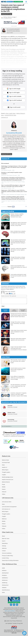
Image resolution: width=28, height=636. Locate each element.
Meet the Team (5, 538)
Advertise (4, 548)
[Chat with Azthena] (24, 633)
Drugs (3, 484)
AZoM (3, 568)
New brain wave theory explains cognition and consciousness (18, 339)
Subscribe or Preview (12, 407)
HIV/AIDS (10, 405)
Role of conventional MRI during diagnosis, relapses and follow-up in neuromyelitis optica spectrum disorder (13, 186)
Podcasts (4, 491)
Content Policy (5, 558)
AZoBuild (4, 587)
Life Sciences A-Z (6, 509)
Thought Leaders (6, 472)
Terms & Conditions (6, 553)
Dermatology (11, 419)
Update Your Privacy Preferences (14, 621)
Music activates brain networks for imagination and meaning (18, 232)
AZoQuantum (5, 585)
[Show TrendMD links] (26, 206)
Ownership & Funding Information (10, 560)
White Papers (5, 469)
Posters (4, 489)
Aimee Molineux (16, 31)
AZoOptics (4, 575)
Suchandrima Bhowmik (14, 133)
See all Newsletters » (7, 426)
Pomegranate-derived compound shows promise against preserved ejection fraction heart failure (19, 315)
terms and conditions (10, 610)
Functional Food (6, 462)
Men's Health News (10, 113)
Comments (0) (4, 117)
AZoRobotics (5, 577)
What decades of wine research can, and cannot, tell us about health (18, 361)
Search (3, 541)
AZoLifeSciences (6, 590)
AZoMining (4, 582)
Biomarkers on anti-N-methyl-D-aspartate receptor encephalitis (11, 173)
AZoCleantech (5, 573)
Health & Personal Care (7, 479)
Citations (5, 159)
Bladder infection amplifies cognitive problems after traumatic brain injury (17, 215)
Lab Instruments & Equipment (9, 506)
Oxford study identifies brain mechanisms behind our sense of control (19, 267)
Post (3, 306)
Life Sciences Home (6, 501)
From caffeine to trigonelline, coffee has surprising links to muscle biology (17, 378)
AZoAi (3, 592)
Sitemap (4, 545)
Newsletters (5, 543)
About (3, 536)
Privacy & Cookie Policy (7, 555)
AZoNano (4, 570)
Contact (4, 550)
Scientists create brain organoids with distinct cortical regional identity (18, 250)
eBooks (3, 487)
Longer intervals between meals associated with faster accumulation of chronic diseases (19, 348)
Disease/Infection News (10, 115)
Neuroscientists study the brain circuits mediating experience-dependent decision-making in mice (18, 242)
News (3, 465)
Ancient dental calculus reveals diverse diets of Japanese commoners (18, 369)
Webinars (4, 518)
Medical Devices (6, 482)
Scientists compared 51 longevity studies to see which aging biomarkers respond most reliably (19, 394)
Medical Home (5, 460)
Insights (4, 474)
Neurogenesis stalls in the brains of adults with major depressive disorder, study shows (18, 224)
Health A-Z (4, 467)
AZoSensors (5, 580)
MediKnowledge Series (7, 477)
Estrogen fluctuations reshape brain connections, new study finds (18, 258)
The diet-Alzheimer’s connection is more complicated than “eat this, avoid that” (18, 386)
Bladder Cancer (11, 412)
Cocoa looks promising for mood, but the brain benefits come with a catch (18, 276)
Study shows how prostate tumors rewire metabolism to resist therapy (19, 332)
